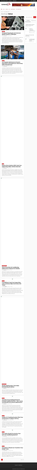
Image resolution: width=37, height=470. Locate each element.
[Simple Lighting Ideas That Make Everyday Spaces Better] (12, 339)
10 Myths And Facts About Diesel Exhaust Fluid (29, 35)
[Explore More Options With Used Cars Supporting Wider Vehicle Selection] (12, 119)
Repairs (3, 31)
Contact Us (10, 0)
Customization (18, 9)
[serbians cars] (6, 4)
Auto (4, 9)
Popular (28, 20)
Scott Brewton (5, 66)
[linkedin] (35, 1)
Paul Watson (5, 388)
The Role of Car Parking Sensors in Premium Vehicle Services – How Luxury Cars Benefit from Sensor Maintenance (12, 401)
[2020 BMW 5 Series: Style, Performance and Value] (27, 40)
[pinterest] (34, 1)
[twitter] (32, 1)
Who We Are (14, 0)
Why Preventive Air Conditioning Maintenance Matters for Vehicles (11, 268)
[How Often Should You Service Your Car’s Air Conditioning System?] (12, 430)
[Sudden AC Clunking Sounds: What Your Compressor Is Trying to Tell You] (12, 413)
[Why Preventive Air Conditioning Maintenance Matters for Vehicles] (12, 221)
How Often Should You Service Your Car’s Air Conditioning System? (11, 434)
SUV (9, 9)
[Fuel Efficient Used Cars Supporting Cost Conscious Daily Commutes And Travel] (12, 278)
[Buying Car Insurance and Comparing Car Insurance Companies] (27, 29)
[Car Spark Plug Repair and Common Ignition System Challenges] (12, 23)
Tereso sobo (5, 35)
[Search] (35, 9)
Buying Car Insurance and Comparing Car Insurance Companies (32, 29)
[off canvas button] (1, 9)
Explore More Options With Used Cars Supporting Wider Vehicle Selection (12, 166)
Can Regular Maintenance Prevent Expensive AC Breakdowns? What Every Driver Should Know (12, 63)
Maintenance (13, 9)
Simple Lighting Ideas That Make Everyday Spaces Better (10, 386)
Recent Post (34, 20)
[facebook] (31, 1)
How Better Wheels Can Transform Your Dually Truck (12, 448)
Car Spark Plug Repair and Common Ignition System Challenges (11, 33)
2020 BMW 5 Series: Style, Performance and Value (32, 40)
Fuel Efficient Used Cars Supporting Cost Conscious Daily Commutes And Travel (11, 284)
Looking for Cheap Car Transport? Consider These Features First (30, 25)
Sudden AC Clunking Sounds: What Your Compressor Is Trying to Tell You (12, 418)
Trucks (6, 9)
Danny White (5, 286)
